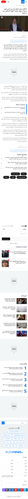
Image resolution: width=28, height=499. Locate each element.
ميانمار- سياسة (15, 174)
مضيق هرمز (21, 445)
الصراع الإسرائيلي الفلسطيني (19, 435)
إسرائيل (15, 439)
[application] (14, 23)
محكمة (23, 174)
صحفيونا (25, 475)
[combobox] (14, 422)
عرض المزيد (24, 485)
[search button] (3, 422)
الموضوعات (25, 457)
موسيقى (6, 445)
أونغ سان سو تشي (21, 177)
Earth (12, 463)
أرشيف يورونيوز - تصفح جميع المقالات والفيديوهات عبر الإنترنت (7, 476)
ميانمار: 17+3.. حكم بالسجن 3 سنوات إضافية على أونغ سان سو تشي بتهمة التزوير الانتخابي (16, 158)
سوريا (13, 445)
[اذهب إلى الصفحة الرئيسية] (23, 1)
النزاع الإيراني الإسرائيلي (14, 432)
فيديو (26, 472)
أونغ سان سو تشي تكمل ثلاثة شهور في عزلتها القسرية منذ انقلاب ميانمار (17, 163)
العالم (20, 5)
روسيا (20, 442)
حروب (14, 442)
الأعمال (25, 463)
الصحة (12, 466)
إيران (22, 439)
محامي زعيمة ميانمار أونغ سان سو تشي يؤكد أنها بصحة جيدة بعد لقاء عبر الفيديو (16, 168)
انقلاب (13, 177)
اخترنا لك (24, 295)
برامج (12, 472)
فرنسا (7, 442)
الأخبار (23, 5)
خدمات (25, 481)
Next (26, 466)
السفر (26, 469)
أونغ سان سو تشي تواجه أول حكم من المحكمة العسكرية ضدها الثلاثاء (14, 108)
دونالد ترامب (7, 439)
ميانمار (17, 5)
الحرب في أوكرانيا (6, 435)
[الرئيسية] (26, 5)
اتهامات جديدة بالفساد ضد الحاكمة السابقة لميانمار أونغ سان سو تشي (15, 113)
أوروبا (26, 460)
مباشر (3, 1)
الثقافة (12, 469)
